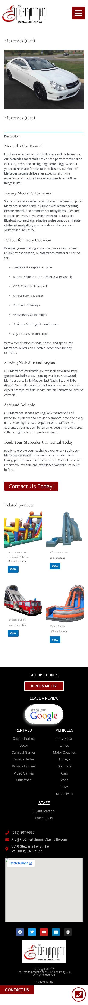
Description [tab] (11, 136)
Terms (49, 981)
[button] (78, 13)
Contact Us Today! (31, 486)
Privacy (39, 981)
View (13, 569)
